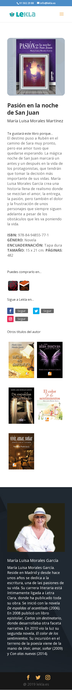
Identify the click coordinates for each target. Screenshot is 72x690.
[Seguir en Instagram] (10, 319)
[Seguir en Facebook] (10, 311)
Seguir (22, 311)
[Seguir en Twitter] (36, 311)
